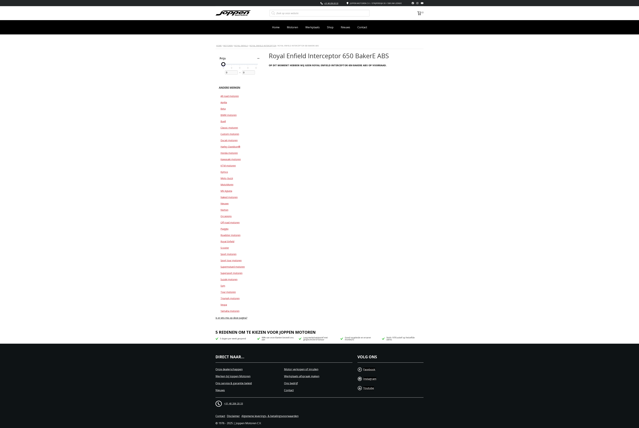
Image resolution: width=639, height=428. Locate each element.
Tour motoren (228, 292)
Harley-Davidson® (230, 146)
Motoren (292, 27)
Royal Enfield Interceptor (263, 45)
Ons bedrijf (291, 383)
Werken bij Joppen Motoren (232, 376)
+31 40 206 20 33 (331, 3)
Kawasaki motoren (230, 159)
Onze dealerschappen (229, 369)
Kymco (224, 171)
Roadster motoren (230, 235)
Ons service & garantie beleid (233, 383)
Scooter (224, 247)
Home (276, 27)
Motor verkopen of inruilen (301, 369)
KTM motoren (228, 165)
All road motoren (229, 96)
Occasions (226, 216)
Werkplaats (312, 27)
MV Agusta (226, 190)
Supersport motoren (231, 273)
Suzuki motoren (228, 279)
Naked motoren (229, 197)
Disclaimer (233, 416)
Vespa (223, 304)
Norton (224, 209)
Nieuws (345, 27)
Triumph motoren (230, 298)
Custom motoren (229, 134)
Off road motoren (230, 222)
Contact (362, 27)
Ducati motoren (229, 140)
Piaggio (224, 228)
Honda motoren (229, 153)
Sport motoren (228, 254)
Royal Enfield (241, 45)
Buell (223, 121)
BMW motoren (228, 115)
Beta (223, 108)
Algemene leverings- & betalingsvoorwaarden (270, 416)
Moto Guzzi (226, 178)
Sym (222, 285)
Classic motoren (229, 127)
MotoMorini (226, 184)
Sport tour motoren (231, 260)
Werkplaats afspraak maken (301, 376)
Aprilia (223, 102)
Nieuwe (224, 203)
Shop (330, 27)
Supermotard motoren (232, 266)
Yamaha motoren (229, 311)
